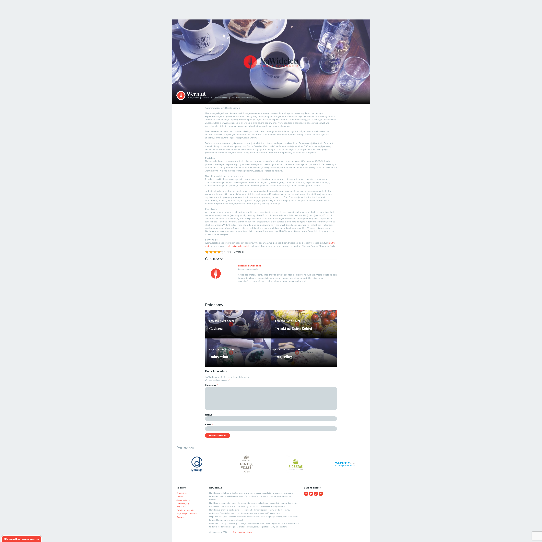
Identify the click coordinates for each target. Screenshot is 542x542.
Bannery (180, 517)
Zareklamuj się (182, 503)
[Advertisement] (258, 293)
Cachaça (216, 328)
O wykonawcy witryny (242, 532)
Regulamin (181, 507)
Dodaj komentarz (221, 98)
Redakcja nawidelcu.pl (249, 265)
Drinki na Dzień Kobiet (293, 328)
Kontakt (179, 496)
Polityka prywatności (185, 510)
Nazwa (209, 414)
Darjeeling (283, 356)
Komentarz (211, 385)
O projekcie (181, 493)
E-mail (209, 424)
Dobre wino (218, 356)
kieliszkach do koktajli (239, 246)
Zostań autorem (183, 500)
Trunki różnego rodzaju (244, 98)
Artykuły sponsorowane (186, 513)
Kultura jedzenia (193, 98)
